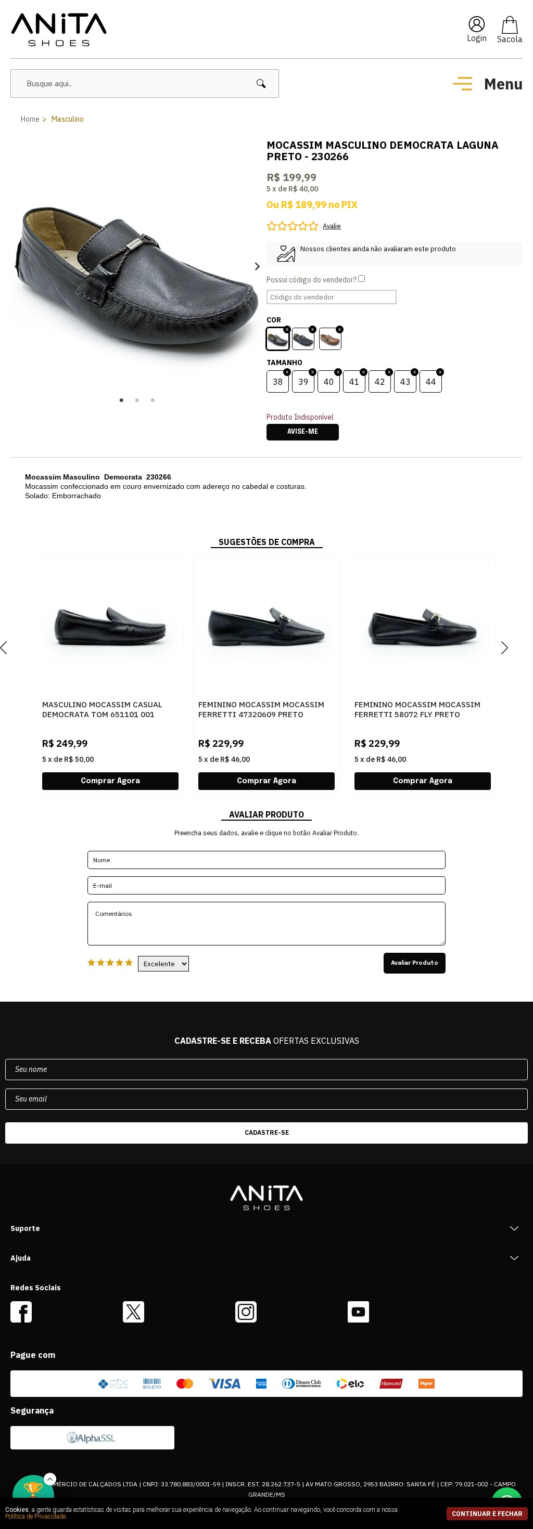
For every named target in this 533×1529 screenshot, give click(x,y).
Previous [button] (16, 266)
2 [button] (137, 400)
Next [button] (257, 266)
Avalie (332, 226)
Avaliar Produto (414, 963)
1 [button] (122, 400)
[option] (137, 266)
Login (477, 38)
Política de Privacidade (35, 1516)
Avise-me (302, 432)
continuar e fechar (487, 1514)
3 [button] (153, 400)
